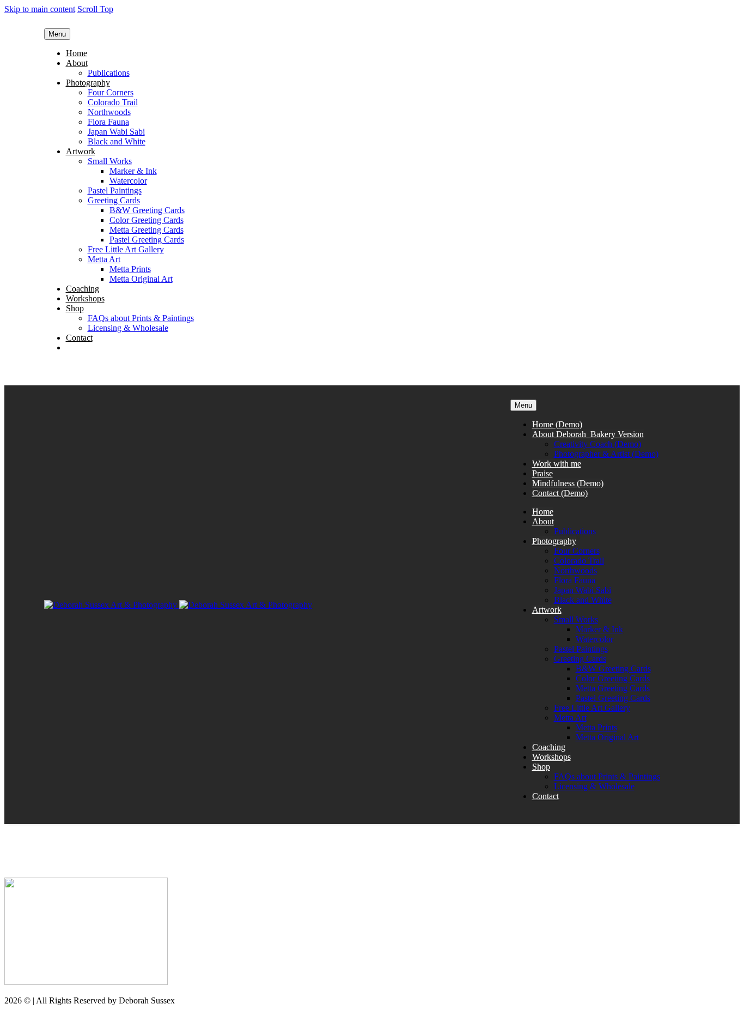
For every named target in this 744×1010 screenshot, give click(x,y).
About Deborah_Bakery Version (588, 434)
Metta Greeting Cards (146, 229)
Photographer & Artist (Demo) (606, 453)
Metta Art (104, 259)
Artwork (80, 151)
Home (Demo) (557, 424)
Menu (57, 34)
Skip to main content (39, 9)
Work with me (556, 463)
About (77, 63)
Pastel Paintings (115, 190)
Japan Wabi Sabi (116, 131)
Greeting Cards (114, 200)
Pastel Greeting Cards (146, 239)
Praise (542, 473)
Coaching (82, 288)
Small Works (110, 161)
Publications (109, 72)
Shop (75, 308)
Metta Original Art (141, 278)
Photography (88, 82)
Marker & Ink (133, 171)
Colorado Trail (113, 102)
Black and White (116, 141)
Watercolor (128, 180)
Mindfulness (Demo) (567, 483)
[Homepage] (178, 604)
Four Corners (110, 92)
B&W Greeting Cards (147, 210)
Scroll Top (95, 9)
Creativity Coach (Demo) (597, 444)
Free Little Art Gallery (126, 249)
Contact (79, 337)
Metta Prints (130, 269)
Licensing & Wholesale (128, 327)
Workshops (85, 298)
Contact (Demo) (560, 493)
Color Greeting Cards (146, 220)
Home (76, 53)
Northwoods (109, 112)
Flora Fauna (108, 121)
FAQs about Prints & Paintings (141, 318)
